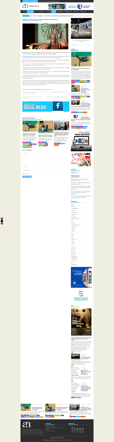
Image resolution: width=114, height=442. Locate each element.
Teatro (72, 243)
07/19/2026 (25, 132)
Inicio (24, 11)
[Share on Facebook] (2, 218)
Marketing (73, 214)
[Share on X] (2, 221)
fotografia (73, 254)
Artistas (30, 142)
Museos (73, 231)
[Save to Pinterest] (2, 223)
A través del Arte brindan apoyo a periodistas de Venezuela (32, 97)
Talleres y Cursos (75, 218)
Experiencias (42, 11)
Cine (72, 237)
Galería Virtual (68, 11)
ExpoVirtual (73, 260)
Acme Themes (68, 440)
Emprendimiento (74, 208)
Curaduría (34, 144)
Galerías (29, 147)
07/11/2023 (74, 336)
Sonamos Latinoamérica (60, 91)
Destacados (30, 11)
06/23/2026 (57, 130)
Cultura (48, 11)
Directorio (76, 11)
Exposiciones (29, 145)
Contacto (82, 11)
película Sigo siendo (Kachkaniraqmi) (49, 81)
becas (72, 233)
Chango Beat (46, 91)
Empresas (73, 210)
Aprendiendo (60, 11)
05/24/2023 (83, 367)
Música (72, 241)
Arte (36, 11)
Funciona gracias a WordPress (49, 440)
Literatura (73, 239)
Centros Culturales (29, 91)
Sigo (55, 91)
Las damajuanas (51, 91)
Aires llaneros (41, 91)
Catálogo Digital (74, 258)
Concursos (73, 206)
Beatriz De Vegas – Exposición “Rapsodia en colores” (58, 97)
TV (72, 245)
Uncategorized (74, 264)
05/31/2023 (83, 354)
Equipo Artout (31, 22)
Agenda (53, 11)
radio (72, 262)
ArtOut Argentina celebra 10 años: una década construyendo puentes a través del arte (57, 1)
